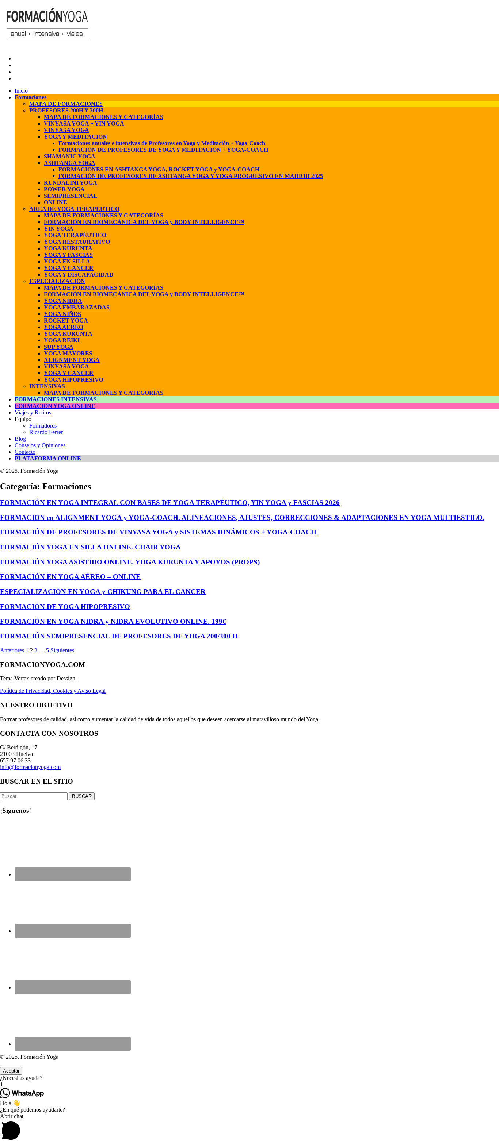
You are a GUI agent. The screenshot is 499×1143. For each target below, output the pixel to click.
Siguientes (62, 650)
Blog (20, 439)
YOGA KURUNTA (68, 248)
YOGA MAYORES (68, 353)
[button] (249, 1078)
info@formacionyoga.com (30, 767)
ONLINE (55, 202)
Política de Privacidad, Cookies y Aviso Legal (53, 691)
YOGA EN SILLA (67, 261)
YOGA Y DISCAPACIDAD (79, 274)
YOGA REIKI (62, 340)
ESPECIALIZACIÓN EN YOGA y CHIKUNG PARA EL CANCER (103, 591)
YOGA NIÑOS (62, 314)
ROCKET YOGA (66, 320)
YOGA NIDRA (63, 301)
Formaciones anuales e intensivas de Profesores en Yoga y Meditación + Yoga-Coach (161, 143)
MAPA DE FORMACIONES (66, 104)
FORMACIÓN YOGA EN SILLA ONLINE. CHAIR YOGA (90, 547)
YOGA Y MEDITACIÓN (75, 137)
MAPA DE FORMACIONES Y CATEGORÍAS (103, 117)
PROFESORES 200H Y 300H (66, 110)
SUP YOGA (58, 347)
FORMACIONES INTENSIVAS (56, 399)
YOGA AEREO (63, 327)
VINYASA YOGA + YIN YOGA (84, 123)
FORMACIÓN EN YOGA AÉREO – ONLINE (70, 576)
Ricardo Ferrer (46, 432)
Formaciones (30, 97)
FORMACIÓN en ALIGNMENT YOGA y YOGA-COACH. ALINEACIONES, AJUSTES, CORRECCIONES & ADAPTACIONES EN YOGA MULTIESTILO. (242, 517)
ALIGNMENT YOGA (72, 360)
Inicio (21, 91)
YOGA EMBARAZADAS (77, 307)
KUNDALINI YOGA (70, 182)
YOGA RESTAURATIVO (77, 242)
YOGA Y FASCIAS (68, 255)
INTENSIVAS (47, 386)
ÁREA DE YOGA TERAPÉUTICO (74, 209)
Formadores (43, 425)
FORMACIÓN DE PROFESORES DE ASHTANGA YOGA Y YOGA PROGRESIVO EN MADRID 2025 (190, 176)
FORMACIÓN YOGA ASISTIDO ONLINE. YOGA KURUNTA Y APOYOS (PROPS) (130, 562)
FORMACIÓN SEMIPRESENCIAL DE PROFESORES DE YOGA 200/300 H (119, 636)
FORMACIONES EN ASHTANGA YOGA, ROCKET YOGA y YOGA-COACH (158, 169)
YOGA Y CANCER (69, 268)
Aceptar (11, 1071)
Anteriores (12, 650)
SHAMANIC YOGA (69, 156)
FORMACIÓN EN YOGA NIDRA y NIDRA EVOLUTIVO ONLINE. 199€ (113, 621)
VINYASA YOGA (66, 130)
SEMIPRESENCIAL (71, 196)
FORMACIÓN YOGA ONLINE (55, 406)
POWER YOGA (64, 189)
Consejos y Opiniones (40, 445)
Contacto (25, 452)
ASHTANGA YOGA (69, 163)
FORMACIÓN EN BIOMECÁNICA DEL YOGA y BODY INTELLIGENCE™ (144, 222)
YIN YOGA (58, 228)
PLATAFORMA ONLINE (48, 458)
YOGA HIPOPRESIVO (73, 380)
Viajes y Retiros (33, 412)
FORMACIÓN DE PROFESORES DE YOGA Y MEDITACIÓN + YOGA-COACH (163, 150)
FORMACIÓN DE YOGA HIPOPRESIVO (65, 606)
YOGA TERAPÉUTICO (75, 235)
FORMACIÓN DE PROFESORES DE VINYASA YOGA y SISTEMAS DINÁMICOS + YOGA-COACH (158, 532)
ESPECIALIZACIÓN (57, 281)
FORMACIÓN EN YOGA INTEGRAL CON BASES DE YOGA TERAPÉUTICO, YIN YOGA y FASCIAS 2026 (170, 502)
